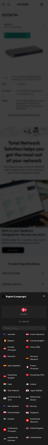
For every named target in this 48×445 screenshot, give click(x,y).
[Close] (44, 296)
